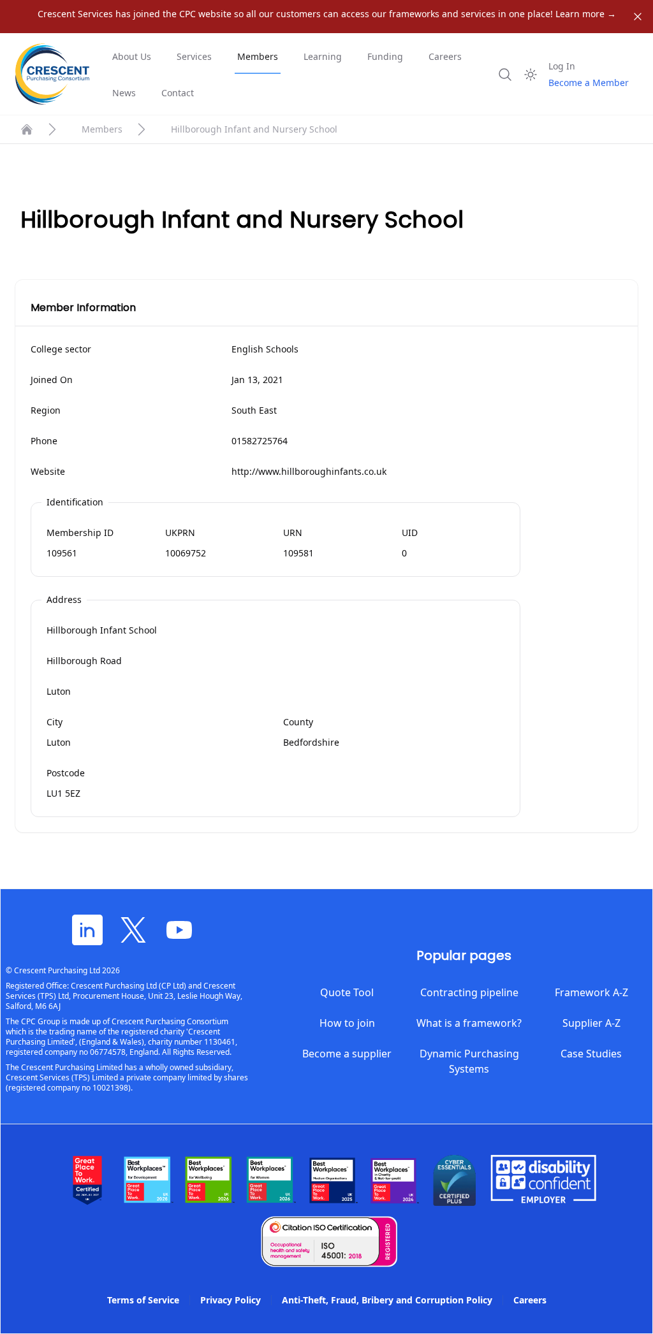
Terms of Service (143, 1300)
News (124, 93)
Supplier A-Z (591, 1023)
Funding (385, 56)
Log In (561, 66)
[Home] (26, 129)
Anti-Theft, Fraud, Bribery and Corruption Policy (387, 1300)
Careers (445, 56)
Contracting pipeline (469, 992)
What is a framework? (469, 1023)
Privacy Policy (230, 1300)
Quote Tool (347, 992)
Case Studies (591, 1054)
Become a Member (588, 82)
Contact (177, 93)
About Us (131, 56)
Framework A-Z (591, 992)
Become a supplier (347, 1054)
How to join (347, 1023)
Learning (323, 56)
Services (194, 56)
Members (257, 56)
